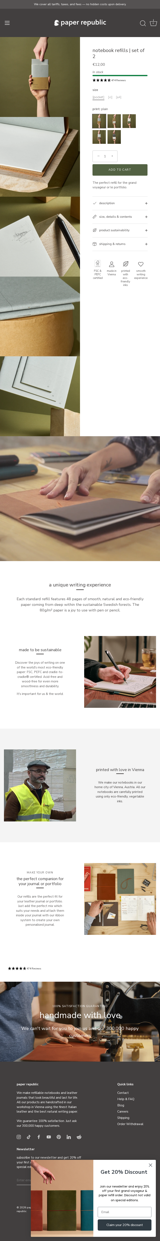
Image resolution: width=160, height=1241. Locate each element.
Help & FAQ (125, 1099)
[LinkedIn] (69, 1136)
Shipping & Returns (111, 244)
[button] (153, 23)
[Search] (143, 23)
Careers (122, 1111)
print (100, 109)
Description (106, 203)
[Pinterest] (59, 1136)
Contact (123, 1093)
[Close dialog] (150, 1165)
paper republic (25, 1209)
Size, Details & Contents (115, 217)
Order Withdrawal (130, 1124)
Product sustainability (114, 230)
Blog (120, 1105)
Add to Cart (120, 170)
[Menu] (7, 22)
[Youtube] (49, 1136)
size (95, 90)
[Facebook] (39, 1136)
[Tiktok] (29, 1136)
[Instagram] (19, 1136)
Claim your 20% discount (124, 1225)
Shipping (123, 1118)
